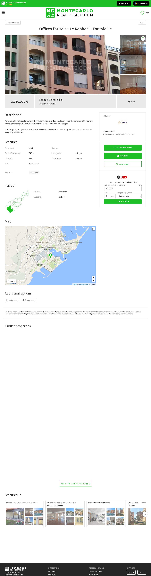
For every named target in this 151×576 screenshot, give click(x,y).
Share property (30, 300)
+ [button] (93, 277)
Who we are (52, 571)
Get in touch (123, 202)
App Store (125, 3)
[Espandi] (93, 228)
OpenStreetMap (83, 284)
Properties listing (13, 23)
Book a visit (124, 164)
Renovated (34, 172)
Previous (5, 514)
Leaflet (75, 284)
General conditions (95, 571)
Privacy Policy (93, 575)
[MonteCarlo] (69, 12)
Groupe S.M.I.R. (109, 131)
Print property (13, 300)
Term (105, 192)
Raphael (43, 99)
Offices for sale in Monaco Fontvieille (22, 503)
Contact (124, 156)
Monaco (132, 134)
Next (141, 23)
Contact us (51, 575)
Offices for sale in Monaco (99, 503)
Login (147, 13)
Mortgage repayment (124, 192)
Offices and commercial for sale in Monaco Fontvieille (61, 504)
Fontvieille (56, 99)
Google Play (143, 3)
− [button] (93, 280)
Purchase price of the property (115, 185)
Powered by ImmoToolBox (14, 575)
